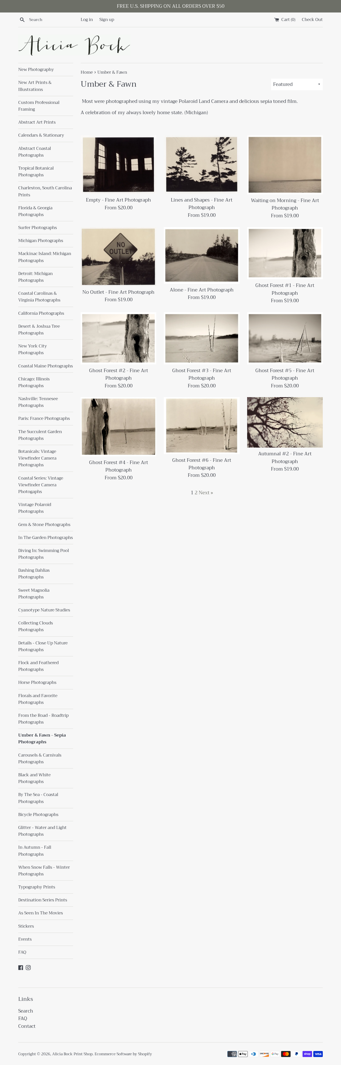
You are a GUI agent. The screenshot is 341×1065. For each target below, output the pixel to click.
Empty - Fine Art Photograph (118, 200)
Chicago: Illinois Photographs (34, 382)
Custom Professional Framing (38, 106)
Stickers (26, 926)
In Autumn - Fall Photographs (34, 851)
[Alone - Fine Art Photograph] (201, 255)
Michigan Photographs (40, 240)
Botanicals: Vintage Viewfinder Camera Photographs (37, 458)
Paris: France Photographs (44, 418)
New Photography (36, 69)
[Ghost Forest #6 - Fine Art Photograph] (201, 425)
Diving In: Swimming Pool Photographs (43, 554)
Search (25, 1011)
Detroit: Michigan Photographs (35, 277)
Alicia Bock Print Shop (72, 1054)
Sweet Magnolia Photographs (33, 594)
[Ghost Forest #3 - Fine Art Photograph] (201, 338)
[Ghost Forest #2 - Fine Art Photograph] (118, 338)
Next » (206, 493)
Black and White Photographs (34, 778)
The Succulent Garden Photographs (40, 435)
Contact (26, 1026)
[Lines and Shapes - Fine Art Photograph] (201, 164)
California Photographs (41, 313)
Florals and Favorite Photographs (37, 699)
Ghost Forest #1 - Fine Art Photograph (284, 289)
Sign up (106, 19)
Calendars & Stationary (41, 135)
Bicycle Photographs (38, 814)
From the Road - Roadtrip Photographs (43, 719)
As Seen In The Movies (40, 913)
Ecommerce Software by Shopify (123, 1054)
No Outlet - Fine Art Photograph (118, 292)
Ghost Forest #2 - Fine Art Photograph (118, 374)
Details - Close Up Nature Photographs (43, 646)
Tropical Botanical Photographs (36, 172)
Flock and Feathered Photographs (38, 666)
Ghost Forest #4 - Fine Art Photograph (118, 466)
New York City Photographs (32, 349)
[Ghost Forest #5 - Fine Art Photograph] (285, 338)
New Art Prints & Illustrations (35, 86)
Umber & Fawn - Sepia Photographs (42, 739)
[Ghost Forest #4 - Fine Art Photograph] (118, 426)
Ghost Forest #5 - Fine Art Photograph (284, 374)
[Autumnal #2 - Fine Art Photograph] (285, 422)
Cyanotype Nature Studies (44, 610)
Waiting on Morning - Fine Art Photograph (285, 204)
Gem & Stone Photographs (44, 524)
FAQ (22, 952)
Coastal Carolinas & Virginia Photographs (39, 297)
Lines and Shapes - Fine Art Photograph (201, 204)
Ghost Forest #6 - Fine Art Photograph (201, 464)
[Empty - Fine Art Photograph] (118, 164)
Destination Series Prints (42, 900)
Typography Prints (36, 887)
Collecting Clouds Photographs (35, 626)
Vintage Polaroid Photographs (34, 508)
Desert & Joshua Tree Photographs (39, 330)
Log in (87, 19)
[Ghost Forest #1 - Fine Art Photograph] (285, 253)
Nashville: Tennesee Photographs (38, 402)
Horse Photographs (37, 682)
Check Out (312, 19)
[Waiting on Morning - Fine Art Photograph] (285, 164)
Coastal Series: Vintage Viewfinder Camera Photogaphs (40, 485)
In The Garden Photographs (45, 537)
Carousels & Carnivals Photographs (39, 759)
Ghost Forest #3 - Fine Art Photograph (201, 374)
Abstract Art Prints (37, 122)
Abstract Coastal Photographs (34, 152)
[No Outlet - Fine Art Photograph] (118, 256)
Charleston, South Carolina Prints (45, 191)
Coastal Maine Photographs (45, 366)
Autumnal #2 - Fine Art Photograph (285, 457)
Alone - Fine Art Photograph (202, 290)
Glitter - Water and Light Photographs (42, 831)
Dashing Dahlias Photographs (34, 574)
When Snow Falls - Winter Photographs (44, 871)
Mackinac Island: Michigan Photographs (44, 257)
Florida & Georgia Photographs (35, 211)
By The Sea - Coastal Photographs (38, 798)
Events (25, 939)
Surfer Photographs (37, 227)
